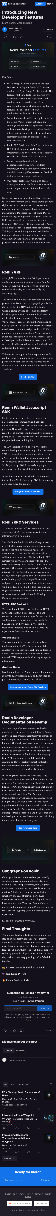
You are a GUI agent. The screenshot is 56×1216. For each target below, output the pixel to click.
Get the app (41, 1203)
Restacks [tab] (20, 1050)
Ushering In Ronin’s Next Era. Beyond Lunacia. (19, 1100)
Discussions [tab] (23, 1084)
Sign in (50, 4)
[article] (28, 1100)
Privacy (30, 1194)
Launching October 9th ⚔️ (14, 1145)
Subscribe (40, 4)
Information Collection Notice (30, 1017)
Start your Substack (21, 1203)
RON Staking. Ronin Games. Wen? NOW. (21, 1094)
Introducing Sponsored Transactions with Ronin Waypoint (16, 1138)
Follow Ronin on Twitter (19, 980)
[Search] (51, 1084)
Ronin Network (15, 28)
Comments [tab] (8, 1050)
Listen (50, 29)
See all (7, 1158)
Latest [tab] (12, 1084)
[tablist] (14, 1050)
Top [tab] (5, 1084)
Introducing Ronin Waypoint (18, 1115)
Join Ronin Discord (16, 974)
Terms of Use (41, 1014)
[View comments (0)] (14, 37)
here (32, 921)
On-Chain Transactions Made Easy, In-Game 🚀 (19, 1120)
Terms (38, 1194)
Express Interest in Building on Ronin (25, 967)
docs (37, 348)
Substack (14, 1210)
